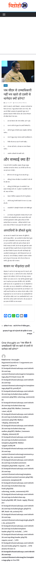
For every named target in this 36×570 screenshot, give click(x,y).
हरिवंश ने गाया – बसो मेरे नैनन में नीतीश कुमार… (17, 326)
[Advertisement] (18, 36)
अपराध (5, 85)
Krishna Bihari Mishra (21, 103)
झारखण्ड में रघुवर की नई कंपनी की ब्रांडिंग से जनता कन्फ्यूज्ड (17, 332)
